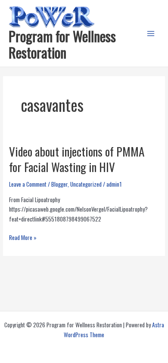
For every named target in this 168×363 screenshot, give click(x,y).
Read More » (23, 238)
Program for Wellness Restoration (62, 44)
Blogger (59, 184)
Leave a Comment (28, 184)
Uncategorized (86, 184)
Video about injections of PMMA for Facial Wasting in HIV (76, 158)
